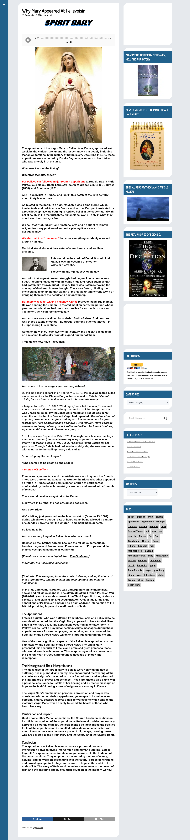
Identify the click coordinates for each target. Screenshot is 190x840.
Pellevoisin (58, 341)
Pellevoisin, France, (81, 148)
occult (131, 565)
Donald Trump (135, 531)
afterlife (141, 517)
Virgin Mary (134, 585)
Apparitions (38, 828)
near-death (155, 560)
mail (152, 546)
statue (161, 575)
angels (159, 517)
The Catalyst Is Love (133, 467)
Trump (131, 580)
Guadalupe (134, 541)
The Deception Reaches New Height (138, 457)
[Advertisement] (68, 794)
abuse (131, 517)
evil (147, 531)
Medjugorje (162, 556)
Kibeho (132, 546)
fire (150, 536)
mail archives (135, 551)
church (143, 526)
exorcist (132, 536)
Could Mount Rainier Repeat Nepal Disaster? (141, 442)
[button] (4, 4)
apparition (133, 521)
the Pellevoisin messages (52, 562)
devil (163, 526)
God (157, 536)
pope (153, 565)
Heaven (146, 541)
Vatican (150, 580)
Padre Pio (142, 565)
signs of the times (145, 575)
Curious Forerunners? (134, 447)
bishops (160, 521)
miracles (142, 560)
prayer (148, 570)
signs (131, 575)
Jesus (156, 541)
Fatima (142, 536)
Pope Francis (135, 570)
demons (154, 526)
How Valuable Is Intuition (135, 462)
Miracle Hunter (60, 439)
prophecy (159, 570)
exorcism (157, 531)
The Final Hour (79, 556)
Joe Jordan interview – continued (137, 452)
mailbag (149, 551)
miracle (132, 560)
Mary (150, 556)
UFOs (140, 580)
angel (150, 517)
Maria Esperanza (136, 556)
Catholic (132, 526)
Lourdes (142, 546)
